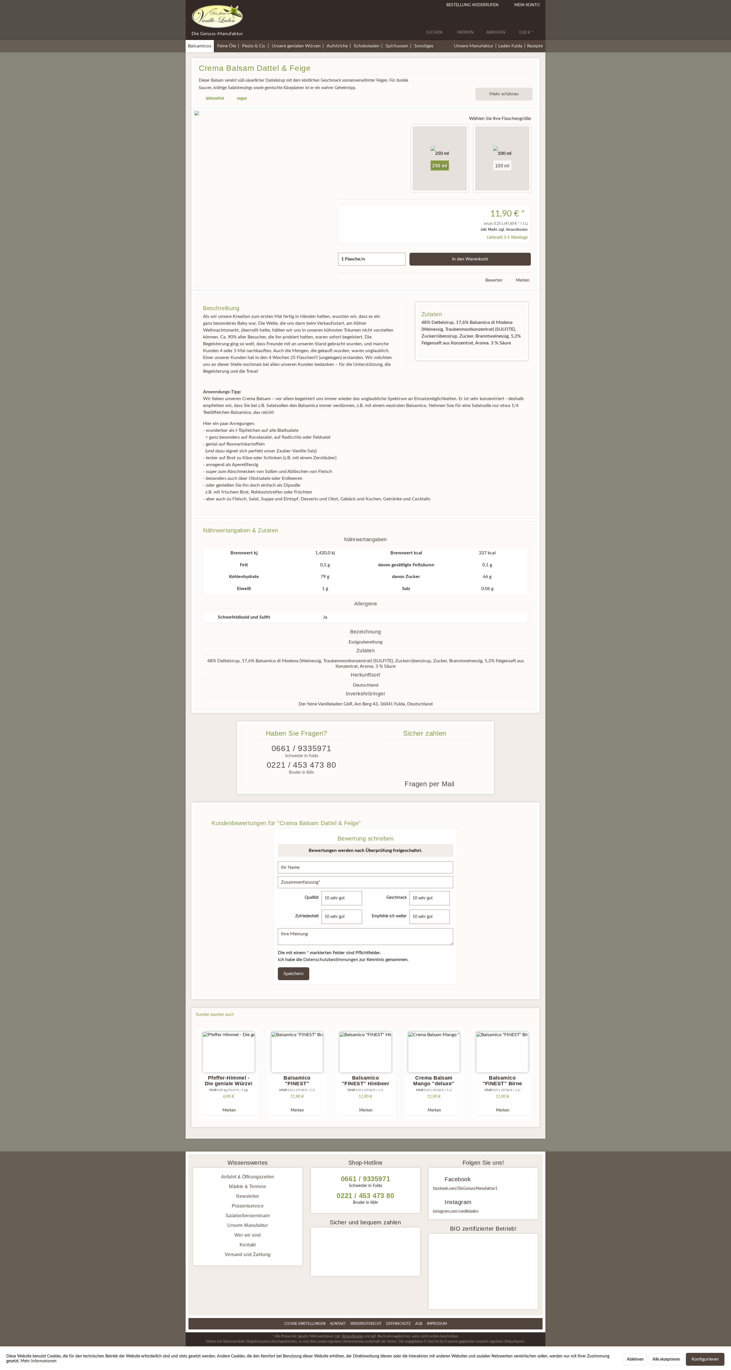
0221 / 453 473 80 (301, 765)
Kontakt (248, 1244)
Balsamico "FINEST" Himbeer (365, 1080)
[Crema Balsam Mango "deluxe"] (434, 1052)
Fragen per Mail (430, 784)
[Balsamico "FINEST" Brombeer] (297, 1052)
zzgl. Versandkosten (513, 229)
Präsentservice (248, 1205)
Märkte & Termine (247, 1186)
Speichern (294, 973)
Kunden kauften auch (215, 1015)
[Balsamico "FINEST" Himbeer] (365, 1052)
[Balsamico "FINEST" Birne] (502, 1052)
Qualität (312, 898)
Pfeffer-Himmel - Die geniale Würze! (229, 1080)
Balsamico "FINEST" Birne (502, 1080)
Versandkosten (353, 1336)
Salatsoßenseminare (248, 1215)
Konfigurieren (705, 1359)
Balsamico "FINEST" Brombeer (297, 1080)
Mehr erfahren (504, 94)
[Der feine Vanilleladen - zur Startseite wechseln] (217, 17)
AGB (418, 1323)
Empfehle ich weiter (389, 916)
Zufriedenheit (307, 916)
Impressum (437, 1323)
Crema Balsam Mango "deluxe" (433, 1080)
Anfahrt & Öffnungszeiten (247, 1176)
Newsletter (247, 1196)
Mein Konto (527, 5)
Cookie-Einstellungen (305, 1323)
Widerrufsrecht (365, 1323)
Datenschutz (398, 1323)
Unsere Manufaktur (247, 1225)
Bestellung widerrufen (472, 5)
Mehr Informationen (39, 1361)
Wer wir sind (247, 1235)
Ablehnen (635, 1359)
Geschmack (396, 898)
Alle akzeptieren (666, 1359)
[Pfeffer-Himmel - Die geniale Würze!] (228, 1052)
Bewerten (493, 280)
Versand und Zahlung (248, 1254)
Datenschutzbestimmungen (330, 959)
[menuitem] (436, 25)
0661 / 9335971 (302, 748)
